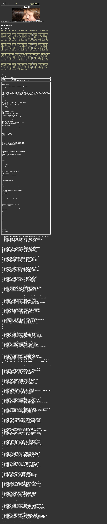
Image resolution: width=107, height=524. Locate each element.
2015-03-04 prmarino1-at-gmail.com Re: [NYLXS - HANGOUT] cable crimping (17, 252)
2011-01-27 (37, 53)
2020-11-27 (35, 38)
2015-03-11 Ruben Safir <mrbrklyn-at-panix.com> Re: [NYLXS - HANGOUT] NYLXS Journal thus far (21, 318)
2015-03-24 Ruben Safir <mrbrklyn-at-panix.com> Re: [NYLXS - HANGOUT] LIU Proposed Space (20, 457)
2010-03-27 (41, 54)
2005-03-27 (24, 62)
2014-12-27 (30, 47)
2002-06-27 (9, 66)
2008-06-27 (9, 57)
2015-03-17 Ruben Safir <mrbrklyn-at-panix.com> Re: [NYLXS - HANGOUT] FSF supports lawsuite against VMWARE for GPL (25, 361)
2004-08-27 (14, 63)
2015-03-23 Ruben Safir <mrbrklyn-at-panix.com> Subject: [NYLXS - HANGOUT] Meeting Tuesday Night (22, 447)
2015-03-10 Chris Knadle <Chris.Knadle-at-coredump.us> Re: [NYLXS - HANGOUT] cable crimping (21, 301)
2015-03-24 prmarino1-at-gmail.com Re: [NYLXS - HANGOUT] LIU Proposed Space (18, 471)
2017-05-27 (19, 44)
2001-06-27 (24, 67)
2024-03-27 (14, 34)
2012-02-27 (19, 51)
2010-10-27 (4, 54)
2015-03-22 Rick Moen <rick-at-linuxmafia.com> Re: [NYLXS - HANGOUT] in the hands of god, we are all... (22, 418)
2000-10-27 (19, 68)
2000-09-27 (24, 68)
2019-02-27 (3, 41)
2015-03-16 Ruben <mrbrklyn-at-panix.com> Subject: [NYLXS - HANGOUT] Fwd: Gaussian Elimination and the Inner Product (25, 346)
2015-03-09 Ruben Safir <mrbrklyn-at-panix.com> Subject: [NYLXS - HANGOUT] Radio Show (20, 299)
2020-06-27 (14, 39)
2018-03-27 (14, 43)
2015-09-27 (29, 46)
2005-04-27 (19, 62)
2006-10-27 (19, 59)
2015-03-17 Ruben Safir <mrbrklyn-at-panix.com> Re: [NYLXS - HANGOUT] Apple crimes (19, 358)
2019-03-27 (45, 40)
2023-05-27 (19, 35)
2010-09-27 (9, 54)
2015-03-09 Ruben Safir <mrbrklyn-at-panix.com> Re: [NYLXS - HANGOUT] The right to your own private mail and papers (25, 298)
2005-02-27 (30, 62)
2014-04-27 (24, 48)
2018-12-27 (14, 41)
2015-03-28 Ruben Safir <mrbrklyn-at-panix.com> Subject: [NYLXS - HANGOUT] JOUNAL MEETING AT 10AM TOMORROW (25, 512)
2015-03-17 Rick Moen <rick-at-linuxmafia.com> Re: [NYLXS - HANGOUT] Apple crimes (19, 353)
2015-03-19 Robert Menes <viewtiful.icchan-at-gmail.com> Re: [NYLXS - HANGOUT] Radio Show (20, 403)
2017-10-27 (40, 43)
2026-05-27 (19, 30)
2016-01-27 (9, 46)
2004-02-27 (45, 63)
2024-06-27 (45, 33)
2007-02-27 (45, 58)
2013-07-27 (24, 49)
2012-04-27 (9, 51)
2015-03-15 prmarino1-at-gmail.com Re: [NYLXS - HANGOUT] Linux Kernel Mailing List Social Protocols (22, 337)
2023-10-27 (40, 34)
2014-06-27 (14, 48)
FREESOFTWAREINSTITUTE (16, 4)
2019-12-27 (45, 39)
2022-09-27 (14, 36)
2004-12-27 (40, 62)
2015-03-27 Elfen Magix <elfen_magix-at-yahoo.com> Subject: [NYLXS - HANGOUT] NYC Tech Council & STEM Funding (25, 508)
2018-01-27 (24, 43)
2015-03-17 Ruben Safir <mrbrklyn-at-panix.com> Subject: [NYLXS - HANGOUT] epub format (20, 369)
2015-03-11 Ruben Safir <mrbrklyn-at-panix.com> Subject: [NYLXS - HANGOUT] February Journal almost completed (24, 319)
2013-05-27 (35, 49)
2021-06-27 (45, 37)
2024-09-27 (29, 33)
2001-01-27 (3, 68)
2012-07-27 (40, 50)
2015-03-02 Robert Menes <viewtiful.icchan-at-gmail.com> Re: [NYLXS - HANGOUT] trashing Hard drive (22, 247)
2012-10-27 (24, 50)
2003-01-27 (19, 65)
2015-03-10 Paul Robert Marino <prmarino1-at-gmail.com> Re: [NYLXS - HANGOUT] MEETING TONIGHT (22, 309)
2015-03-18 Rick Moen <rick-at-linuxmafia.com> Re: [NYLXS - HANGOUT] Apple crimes (19, 384)
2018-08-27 (35, 41)
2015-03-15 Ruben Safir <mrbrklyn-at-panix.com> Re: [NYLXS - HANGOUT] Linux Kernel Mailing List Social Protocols (24, 338)
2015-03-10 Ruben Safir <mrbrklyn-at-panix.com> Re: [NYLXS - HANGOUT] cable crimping (19, 304)
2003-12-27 (9, 64)
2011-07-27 (6, 53)
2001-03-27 (40, 67)
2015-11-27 (19, 46)
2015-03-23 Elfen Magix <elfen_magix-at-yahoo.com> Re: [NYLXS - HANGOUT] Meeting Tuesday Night (22, 452)
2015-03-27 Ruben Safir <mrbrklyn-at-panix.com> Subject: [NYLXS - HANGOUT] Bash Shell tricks (21, 506)
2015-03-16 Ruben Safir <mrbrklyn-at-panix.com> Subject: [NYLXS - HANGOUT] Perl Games (20, 343)
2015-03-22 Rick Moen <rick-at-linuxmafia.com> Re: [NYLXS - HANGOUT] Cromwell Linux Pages (21, 443)
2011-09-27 (45, 51)
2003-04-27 (3, 65)
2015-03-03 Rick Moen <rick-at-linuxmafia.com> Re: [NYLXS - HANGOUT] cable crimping (19, 249)
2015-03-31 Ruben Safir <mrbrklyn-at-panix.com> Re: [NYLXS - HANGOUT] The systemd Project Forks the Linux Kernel (25, 517)
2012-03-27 (14, 51)
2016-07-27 (24, 45)
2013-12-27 (45, 48)
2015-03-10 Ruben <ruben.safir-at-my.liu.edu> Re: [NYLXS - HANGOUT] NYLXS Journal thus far (20, 314)
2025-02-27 (3, 33)
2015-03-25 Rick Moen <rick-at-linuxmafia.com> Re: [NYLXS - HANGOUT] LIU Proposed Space (20, 482)
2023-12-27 (30, 34)
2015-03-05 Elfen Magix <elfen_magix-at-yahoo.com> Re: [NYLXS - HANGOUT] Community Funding (21, 266)
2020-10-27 (40, 38)
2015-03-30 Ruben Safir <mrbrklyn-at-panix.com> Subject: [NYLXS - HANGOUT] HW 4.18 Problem (21, 513)
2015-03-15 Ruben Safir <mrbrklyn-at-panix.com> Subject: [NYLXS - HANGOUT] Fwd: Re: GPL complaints (22, 334)
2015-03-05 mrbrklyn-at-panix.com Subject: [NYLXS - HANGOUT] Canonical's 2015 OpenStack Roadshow (22, 265)
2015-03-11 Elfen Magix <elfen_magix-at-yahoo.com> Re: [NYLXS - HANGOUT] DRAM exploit (20, 321)
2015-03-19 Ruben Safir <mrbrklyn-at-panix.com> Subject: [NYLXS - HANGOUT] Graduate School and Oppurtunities (24, 407)
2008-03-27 (24, 57)
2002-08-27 (45, 65)
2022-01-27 (9, 37)
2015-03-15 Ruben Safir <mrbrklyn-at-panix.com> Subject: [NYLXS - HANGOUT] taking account (20, 342)
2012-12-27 (14, 50)
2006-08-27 (29, 59)
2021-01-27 (24, 38)
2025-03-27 (45, 31)
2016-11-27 (3, 45)
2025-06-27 (29, 31)
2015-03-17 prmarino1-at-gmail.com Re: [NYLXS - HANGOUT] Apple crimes (17, 377)
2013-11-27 (3, 49)
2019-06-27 (29, 40)
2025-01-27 (9, 33)
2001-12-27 (40, 66)
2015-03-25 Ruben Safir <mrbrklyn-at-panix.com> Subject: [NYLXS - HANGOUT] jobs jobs (19, 497)
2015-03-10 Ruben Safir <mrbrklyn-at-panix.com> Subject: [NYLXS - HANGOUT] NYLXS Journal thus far (22, 311)
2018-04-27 (9, 43)
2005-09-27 (40, 60)
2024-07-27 (40, 33)
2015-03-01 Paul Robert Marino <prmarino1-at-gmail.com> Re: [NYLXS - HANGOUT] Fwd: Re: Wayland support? (23, 239)
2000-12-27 (9, 68)
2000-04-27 (3, 69)
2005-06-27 (9, 62)
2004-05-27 (30, 63)
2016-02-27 (3, 46)
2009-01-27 (19, 56)
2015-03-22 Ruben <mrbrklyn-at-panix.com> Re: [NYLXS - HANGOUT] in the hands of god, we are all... (21, 417)
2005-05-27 (14, 62)
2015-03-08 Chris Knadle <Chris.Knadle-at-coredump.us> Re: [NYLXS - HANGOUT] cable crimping (21, 281)
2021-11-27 (19, 37)
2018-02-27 (19, 43)
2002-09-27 (40, 65)
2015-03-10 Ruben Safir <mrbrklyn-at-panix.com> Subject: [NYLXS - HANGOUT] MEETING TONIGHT (21, 303)
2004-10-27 (3, 63)
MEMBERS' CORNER (32, 4)
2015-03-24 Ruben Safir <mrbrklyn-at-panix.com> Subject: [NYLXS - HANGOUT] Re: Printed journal (21, 456)
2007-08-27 (14, 58)
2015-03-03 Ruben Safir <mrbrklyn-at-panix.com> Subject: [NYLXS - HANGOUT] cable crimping (20, 248)
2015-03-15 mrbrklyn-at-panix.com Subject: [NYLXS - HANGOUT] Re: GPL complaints (19, 341)
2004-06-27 (24, 63)
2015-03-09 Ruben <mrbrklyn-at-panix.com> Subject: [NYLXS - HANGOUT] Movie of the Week (20, 290)
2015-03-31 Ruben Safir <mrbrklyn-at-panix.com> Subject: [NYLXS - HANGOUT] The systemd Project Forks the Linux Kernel (25, 515)
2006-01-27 (19, 60)
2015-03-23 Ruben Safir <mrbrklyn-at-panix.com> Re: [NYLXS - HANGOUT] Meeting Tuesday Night (21, 453)
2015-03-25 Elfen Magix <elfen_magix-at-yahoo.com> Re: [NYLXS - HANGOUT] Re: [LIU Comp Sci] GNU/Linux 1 (23, 486)
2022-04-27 (40, 36)
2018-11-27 (19, 41)
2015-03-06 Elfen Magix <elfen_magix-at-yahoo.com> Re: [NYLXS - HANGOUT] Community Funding (21, 270)
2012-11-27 (19, 50)
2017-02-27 (35, 44)
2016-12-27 (45, 44)
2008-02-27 (30, 57)
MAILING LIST (36, 4)
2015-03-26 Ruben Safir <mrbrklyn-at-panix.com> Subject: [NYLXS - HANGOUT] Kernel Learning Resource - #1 (23, 504)
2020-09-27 (45, 38)
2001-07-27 (19, 67)
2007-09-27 (9, 58)
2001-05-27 (30, 67)
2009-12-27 (9, 55)
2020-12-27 (30, 38)
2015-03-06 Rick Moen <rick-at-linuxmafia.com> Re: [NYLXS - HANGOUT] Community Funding (20, 276)
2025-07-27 (24, 31)
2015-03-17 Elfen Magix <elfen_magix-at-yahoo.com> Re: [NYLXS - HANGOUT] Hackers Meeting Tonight (22, 368)
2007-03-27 (40, 58)
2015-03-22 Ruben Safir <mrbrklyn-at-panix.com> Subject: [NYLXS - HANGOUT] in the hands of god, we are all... (23, 413)
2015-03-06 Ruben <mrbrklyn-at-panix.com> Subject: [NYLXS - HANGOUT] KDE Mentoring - (20, 275)
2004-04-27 (35, 63)
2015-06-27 (45, 46)
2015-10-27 (24, 46)
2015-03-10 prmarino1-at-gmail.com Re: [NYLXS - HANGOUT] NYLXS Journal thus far (19, 312)
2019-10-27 (8, 40)
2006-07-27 (35, 59)
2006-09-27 (24, 59)
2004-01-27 (3, 64)
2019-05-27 (35, 40)
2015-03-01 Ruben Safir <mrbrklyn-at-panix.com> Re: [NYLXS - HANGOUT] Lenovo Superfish (20, 240)
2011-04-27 (22, 53)
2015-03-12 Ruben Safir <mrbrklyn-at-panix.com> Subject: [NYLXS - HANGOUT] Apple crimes (20, 328)
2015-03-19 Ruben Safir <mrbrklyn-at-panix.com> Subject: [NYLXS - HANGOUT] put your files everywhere (22, 401)
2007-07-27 (19, 58)
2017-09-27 (45, 43)
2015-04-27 (9, 47)
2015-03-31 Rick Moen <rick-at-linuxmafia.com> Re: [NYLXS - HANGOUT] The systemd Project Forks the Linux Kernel (24, 516)
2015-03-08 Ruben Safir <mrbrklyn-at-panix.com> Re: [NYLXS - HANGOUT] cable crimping (19, 278)
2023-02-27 (35, 35)
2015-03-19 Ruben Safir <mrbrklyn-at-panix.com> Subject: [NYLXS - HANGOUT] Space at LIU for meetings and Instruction (25, 397)
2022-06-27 (29, 36)
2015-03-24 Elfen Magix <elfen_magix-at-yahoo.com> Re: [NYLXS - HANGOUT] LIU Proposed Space (21, 461)
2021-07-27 (40, 37)
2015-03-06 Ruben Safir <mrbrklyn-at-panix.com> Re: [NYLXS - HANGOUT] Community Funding (20, 271)
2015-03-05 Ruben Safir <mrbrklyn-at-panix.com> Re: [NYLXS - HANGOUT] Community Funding (20, 259)
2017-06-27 (14, 44)
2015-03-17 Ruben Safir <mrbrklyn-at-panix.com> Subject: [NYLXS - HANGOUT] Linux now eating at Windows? (23, 357)
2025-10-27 (8, 31)
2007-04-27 (35, 58)
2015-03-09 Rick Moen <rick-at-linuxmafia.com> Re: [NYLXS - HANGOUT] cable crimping (19, 291)
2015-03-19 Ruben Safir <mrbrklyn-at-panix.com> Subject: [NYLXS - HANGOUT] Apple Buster (20, 398)
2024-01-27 (24, 34)
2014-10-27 (40, 47)
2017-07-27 (9, 44)
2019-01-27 (9, 41)
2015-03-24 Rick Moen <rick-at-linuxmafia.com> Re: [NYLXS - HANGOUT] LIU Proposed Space (20, 465)
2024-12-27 (14, 33)
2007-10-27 (3, 58)
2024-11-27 (19, 33)
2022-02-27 (3, 37)
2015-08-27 (35, 46)
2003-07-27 (35, 64)
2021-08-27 (35, 37)
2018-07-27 (40, 41)
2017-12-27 (30, 43)
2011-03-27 (27, 53)
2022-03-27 (45, 36)
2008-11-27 (30, 56)
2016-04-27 (40, 45)
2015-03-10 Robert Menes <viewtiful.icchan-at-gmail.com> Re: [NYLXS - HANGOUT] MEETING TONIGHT (22, 308)
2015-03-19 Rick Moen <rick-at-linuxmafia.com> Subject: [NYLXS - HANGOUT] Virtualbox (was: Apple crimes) (23, 404)
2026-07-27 (9, 30)
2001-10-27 (3, 67)
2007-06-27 (24, 58)
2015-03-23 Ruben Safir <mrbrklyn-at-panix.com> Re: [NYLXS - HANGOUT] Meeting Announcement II (21, 451)
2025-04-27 (40, 31)
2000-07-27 (35, 68)
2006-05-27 (45, 59)
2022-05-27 (35, 36)
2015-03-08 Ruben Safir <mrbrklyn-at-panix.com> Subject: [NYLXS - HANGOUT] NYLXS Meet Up (21, 285)
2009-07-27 (35, 55)
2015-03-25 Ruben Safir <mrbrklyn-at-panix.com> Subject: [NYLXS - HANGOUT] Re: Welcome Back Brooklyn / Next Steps (25, 502)
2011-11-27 (35, 51)
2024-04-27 (9, 34)
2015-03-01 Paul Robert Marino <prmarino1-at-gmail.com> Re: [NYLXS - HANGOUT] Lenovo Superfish (22, 238)
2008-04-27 (19, 57)
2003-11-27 (14, 64)
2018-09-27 (29, 41)
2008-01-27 (35, 57)
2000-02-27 (14, 69)
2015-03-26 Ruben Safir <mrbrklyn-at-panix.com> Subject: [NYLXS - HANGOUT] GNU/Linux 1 (20, 505)
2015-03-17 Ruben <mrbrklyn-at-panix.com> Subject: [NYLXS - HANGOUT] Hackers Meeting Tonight (21, 355)
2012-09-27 (29, 50)
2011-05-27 (17, 53)
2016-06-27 (29, 45)
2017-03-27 (30, 44)
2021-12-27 (14, 37)
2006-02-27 (14, 60)
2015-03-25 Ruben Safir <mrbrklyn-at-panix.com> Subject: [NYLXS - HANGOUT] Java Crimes (20, 493)
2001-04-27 (35, 67)
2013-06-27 (29, 49)
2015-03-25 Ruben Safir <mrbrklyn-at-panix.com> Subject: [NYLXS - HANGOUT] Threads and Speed (21, 496)
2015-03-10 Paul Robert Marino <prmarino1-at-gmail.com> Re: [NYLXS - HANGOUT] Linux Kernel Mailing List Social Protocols (26, 307)
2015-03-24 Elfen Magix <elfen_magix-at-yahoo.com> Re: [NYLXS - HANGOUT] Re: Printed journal (21, 460)
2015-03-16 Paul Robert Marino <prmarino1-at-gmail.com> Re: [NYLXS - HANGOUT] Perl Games (20, 345)
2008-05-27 (14, 57)
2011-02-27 (32, 53)
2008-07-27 (3, 57)
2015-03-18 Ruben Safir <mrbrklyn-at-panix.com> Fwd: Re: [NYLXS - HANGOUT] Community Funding (21, 383)
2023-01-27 (40, 35)
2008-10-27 (35, 56)
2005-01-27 (35, 62)
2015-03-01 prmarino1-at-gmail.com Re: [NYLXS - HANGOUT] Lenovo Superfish (18, 242)
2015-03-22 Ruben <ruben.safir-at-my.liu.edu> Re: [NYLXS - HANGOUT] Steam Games (19, 429)
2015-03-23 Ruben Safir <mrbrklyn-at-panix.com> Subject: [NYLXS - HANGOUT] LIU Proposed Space (21, 454)
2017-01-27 (40, 44)
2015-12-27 (14, 46)
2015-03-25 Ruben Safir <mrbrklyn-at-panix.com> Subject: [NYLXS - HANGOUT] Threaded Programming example (24, 480)
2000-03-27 (9, 69)
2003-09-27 (24, 64)
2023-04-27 (24, 35)
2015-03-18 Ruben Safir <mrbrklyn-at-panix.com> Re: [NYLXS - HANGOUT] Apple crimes (19, 387)
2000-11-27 (14, 68)
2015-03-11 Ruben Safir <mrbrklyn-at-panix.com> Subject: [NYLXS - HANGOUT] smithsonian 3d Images (22, 323)
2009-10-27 (19, 55)
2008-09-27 (40, 56)
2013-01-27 (9, 50)
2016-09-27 (14, 45)
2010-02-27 (46, 54)
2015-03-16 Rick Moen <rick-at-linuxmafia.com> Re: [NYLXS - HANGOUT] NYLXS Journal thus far (21, 344)
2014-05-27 (19, 48)
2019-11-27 (3, 40)
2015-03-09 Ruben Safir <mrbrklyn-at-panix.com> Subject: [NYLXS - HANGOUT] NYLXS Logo (20, 300)
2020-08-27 (3, 39)
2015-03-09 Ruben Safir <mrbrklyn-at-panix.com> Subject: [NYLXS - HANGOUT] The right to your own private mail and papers (26, 297)
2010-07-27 (19, 54)
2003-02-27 (14, 65)
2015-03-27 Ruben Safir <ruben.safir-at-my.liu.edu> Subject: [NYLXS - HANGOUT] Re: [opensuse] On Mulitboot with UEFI (25, 509)
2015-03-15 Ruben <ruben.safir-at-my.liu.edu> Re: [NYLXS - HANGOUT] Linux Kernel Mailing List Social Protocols (23, 336)
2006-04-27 (3, 60)
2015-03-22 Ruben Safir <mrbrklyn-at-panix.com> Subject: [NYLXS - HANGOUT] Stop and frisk (20, 435)
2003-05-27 (45, 64)
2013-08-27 (19, 49)
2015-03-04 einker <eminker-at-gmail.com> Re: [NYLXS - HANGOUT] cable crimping (18, 258)
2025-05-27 (35, 31)
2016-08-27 (19, 45)
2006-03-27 (9, 60)
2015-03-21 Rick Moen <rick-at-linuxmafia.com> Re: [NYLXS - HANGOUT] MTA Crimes (19, 412)
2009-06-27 (40, 55)
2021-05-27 (3, 38)
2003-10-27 (19, 64)
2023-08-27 (3, 35)
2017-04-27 (24, 44)
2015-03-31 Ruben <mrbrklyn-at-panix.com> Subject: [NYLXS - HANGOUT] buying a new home (20, 514)
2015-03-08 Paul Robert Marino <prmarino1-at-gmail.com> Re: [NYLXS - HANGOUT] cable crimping (21, 282)
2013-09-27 (14, 49)
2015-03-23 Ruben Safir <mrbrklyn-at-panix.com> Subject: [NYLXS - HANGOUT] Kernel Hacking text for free (23, 444)
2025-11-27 (3, 31)
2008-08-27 (45, 56)
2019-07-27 (24, 40)
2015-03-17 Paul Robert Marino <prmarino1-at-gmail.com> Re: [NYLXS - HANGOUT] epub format (21, 379)
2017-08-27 (3, 44)
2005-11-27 (30, 60)
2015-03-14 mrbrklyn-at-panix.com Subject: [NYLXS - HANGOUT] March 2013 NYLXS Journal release (21, 332)
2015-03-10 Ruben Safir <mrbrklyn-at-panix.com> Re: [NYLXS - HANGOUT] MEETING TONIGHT (20, 310)
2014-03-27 (30, 48)
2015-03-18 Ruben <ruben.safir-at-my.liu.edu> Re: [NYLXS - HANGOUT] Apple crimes (19, 388)
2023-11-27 (35, 34)
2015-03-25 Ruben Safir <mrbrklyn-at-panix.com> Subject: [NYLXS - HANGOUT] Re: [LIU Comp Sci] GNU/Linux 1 (23, 481)
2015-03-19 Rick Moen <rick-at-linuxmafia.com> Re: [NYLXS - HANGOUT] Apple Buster (19, 400)
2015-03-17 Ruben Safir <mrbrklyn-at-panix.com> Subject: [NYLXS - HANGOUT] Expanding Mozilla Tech (22, 356)
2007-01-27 (3, 59)
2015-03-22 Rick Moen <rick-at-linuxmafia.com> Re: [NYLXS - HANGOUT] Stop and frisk (19, 441)
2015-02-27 (19, 47)
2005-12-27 (24, 60)
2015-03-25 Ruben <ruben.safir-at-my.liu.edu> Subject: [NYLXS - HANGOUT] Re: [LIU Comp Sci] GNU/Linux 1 (23, 483)
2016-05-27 (35, 45)
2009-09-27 (24, 55)
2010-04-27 (35, 54)
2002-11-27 (30, 65)
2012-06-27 (45, 50)
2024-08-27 (35, 33)
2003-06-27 (40, 64)
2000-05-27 (45, 68)
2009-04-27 (3, 56)
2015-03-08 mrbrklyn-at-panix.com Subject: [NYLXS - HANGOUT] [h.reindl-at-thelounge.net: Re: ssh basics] (22, 287)
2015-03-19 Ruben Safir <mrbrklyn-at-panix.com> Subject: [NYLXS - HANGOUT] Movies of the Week (21, 399)
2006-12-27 (9, 59)
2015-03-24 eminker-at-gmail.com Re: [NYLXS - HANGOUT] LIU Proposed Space (18, 455)
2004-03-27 (40, 63)
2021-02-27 (19, 38)
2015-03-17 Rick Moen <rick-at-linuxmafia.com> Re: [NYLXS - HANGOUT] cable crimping (19, 354)
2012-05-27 (3, 51)
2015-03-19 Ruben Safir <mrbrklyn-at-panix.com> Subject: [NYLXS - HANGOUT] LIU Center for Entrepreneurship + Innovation (26, 402)
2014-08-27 (3, 48)
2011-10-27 (40, 51)
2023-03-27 (30, 35)
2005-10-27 (35, 60)
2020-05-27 (19, 39)
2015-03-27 (14, 47)
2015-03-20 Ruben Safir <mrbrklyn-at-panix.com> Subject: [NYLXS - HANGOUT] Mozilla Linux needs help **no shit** (24, 409)
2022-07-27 (24, 36)
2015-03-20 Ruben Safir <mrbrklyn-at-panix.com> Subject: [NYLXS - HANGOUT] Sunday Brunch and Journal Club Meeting (25, 410)
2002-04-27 (19, 66)
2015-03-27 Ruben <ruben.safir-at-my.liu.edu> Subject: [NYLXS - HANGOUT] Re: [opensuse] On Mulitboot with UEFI (24, 507)
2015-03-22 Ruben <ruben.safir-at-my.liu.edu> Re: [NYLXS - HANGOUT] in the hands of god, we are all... (22, 440)
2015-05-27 (3, 47)
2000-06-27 (40, 68)
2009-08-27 (29, 55)
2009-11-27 (14, 55)
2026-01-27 (40, 30)
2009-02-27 (14, 56)
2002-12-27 (24, 65)
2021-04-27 (9, 38)
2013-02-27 (3, 50)
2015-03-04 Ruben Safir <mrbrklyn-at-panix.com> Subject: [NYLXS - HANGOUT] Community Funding (21, 251)
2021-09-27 (29, 37)
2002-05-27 (14, 66)
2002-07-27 (3, 66)
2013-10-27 (8, 49)
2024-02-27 (19, 34)
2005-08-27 (45, 60)
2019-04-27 (40, 40)
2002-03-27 (24, 66)
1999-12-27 (24, 69)
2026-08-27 (3, 30)
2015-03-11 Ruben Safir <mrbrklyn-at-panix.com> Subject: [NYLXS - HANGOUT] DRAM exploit (20, 320)
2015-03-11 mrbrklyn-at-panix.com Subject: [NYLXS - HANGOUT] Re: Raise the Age (18, 322)
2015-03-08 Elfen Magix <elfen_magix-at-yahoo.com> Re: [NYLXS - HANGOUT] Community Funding (21, 288)
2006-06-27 (40, 59)
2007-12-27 (40, 57)
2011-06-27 (11, 53)
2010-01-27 (3, 55)
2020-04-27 (24, 39)
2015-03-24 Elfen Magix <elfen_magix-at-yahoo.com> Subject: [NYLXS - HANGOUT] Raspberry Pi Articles (22, 466)
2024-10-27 (24, 33)
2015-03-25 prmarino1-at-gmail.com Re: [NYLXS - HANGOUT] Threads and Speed (18, 503)
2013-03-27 (45, 49)
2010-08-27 (14, 54)
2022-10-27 (8, 36)
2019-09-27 (14, 40)
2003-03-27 (9, 65)
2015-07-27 (40, 46)
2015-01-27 (24, 47)
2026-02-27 (35, 30)
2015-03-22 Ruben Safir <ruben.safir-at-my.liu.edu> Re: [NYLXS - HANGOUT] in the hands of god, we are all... (23, 419)
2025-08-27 (19, 31)
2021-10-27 (24, 37)
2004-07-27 (19, 63)
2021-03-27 (14, 38)
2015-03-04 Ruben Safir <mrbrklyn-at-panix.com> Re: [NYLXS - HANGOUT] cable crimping (19, 250)
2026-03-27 (30, 30)
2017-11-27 (35, 43)
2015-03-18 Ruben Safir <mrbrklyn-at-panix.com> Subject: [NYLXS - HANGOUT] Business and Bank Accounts (23, 394)
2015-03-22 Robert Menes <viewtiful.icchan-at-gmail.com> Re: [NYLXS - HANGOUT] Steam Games (21, 427)
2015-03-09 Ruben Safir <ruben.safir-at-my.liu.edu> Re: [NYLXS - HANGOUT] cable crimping (20, 289)
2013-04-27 (40, 49)
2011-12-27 (30, 51)
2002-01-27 (35, 66)
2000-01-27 (19, 69)
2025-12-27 (45, 30)
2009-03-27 (9, 56)
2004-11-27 (45, 62)
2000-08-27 (29, 68)
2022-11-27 (3, 36)
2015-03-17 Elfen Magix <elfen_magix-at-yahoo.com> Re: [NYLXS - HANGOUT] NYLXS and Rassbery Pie (22, 370)
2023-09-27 (45, 34)
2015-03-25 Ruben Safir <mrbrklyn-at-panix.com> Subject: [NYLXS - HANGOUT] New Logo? (20, 491)
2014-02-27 (35, 48)
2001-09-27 (9, 67)
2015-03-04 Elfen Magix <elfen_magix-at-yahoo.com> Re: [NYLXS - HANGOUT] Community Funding (21, 255)
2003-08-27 (29, 64)
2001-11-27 (45, 66)
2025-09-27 (14, 31)
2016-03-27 (45, 45)
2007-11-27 (45, 57)
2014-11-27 (35, 47)
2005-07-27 (3, 62)
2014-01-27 (40, 48)
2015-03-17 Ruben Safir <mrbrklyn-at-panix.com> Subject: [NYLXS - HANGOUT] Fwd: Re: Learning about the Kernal (24, 348)
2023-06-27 (14, 35)
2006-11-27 (14, 59)
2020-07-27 (9, 39)
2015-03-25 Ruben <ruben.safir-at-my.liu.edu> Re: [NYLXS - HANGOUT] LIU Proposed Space (20, 485)
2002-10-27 (35, 65)
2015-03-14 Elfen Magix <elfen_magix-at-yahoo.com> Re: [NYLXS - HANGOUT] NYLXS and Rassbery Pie (22, 331)
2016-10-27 (8, 45)
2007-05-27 (30, 58)
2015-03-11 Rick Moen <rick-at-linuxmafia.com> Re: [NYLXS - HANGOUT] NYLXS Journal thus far (21, 317)
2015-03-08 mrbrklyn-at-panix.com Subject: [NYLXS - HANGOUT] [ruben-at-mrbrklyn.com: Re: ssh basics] (22, 286)
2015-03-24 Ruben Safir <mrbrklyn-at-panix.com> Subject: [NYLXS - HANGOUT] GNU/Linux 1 (20, 477)
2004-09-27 (9, 63)
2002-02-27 (30, 66)
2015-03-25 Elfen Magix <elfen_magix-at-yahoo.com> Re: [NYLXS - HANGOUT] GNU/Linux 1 (20, 484)
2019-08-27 (19, 40)
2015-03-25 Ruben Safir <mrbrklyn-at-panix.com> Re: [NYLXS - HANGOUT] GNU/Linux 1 (19, 487)
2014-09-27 (45, 47)
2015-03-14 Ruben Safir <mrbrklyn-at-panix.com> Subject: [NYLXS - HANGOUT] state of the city (20, 333)
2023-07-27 (9, 35)
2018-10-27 (24, 41)
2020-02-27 (35, 39)
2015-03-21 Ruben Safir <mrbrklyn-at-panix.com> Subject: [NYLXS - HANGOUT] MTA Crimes (20, 411)
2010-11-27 (48, 53)
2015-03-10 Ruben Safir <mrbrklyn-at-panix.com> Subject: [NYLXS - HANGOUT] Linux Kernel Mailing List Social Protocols (25, 302)
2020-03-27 (30, 39)
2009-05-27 (45, 55)
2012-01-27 (24, 51)
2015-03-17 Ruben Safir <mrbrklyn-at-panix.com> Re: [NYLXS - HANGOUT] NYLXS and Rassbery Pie (21, 367)
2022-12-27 (45, 35)
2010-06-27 (25, 54)
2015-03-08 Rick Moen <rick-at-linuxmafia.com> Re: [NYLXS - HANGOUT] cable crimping (19, 279)
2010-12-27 (43, 53)
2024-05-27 (3, 34)
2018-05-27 (3, 43)
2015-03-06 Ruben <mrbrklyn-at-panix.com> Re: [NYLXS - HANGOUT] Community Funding (19, 269)
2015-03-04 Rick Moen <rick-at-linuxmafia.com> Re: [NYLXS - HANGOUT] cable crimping (19, 257)
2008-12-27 (24, 56)
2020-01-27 (40, 39)
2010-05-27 (30, 54)
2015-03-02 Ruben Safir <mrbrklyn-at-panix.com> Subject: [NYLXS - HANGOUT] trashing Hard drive (21, 246)
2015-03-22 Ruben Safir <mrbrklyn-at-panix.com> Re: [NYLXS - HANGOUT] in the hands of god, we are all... (22, 428)
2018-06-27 (45, 41)
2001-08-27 (14, 67)
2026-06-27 (14, 30)
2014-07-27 (9, 48)
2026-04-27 (24, 30)
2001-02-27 (45, 67)
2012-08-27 (35, 50)
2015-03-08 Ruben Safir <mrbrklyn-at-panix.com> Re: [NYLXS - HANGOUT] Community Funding (20, 277)
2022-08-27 (19, 36)
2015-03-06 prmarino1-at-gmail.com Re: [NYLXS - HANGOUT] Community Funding (18, 268)
